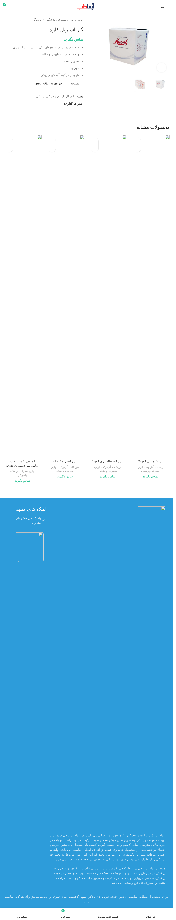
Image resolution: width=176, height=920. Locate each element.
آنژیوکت (149, 467)
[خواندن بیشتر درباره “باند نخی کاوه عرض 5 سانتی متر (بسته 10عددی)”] (9, 148)
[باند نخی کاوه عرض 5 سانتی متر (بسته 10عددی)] (22, 296)
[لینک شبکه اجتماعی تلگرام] (40, 104)
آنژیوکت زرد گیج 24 (65, 461)
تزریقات (159, 467)
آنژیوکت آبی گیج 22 (150, 461)
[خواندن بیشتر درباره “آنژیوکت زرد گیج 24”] (52, 148)
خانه (80, 19)
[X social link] (56, 104)
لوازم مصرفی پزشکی (60, 19)
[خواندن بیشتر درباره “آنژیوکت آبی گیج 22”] (137, 148)
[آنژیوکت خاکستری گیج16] (108, 296)
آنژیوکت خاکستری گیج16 (107, 461)
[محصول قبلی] (16, 19)
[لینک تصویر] (151, 667)
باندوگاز (36, 19)
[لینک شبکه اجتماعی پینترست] (51, 104)
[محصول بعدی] (5, 19)
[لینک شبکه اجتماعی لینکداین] (46, 104)
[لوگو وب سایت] (86, 6)
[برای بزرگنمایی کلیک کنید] (161, 67)
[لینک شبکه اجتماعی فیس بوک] (61, 104)
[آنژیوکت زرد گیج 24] (65, 296)
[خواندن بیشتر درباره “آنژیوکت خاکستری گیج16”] (94, 148)
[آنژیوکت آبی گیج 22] (150, 296)
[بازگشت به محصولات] (11, 19)
